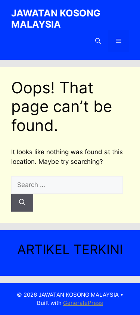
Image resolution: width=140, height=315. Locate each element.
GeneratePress (83, 302)
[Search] (22, 203)
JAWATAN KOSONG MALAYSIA (55, 18)
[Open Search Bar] (98, 41)
